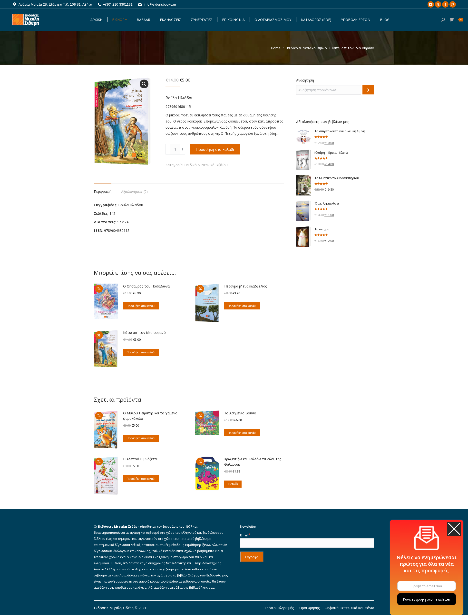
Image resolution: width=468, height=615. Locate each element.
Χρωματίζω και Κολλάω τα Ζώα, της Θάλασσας (252, 462)
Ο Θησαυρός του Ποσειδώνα (146, 286)
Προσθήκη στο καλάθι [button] (141, 306)
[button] (144, 84)
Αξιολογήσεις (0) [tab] (134, 191)
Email (245, 535)
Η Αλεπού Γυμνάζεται (140, 459)
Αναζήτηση (305, 80)
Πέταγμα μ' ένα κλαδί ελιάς (245, 286)
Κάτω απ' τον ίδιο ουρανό (144, 332)
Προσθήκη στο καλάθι (215, 149)
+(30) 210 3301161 (118, 4)
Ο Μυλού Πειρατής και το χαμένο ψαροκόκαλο (150, 416)
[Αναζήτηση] (368, 89)
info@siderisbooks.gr (160, 4)
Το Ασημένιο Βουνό (240, 413)
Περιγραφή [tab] (102, 191)
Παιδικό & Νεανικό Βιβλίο (205, 165)
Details (233, 484)
